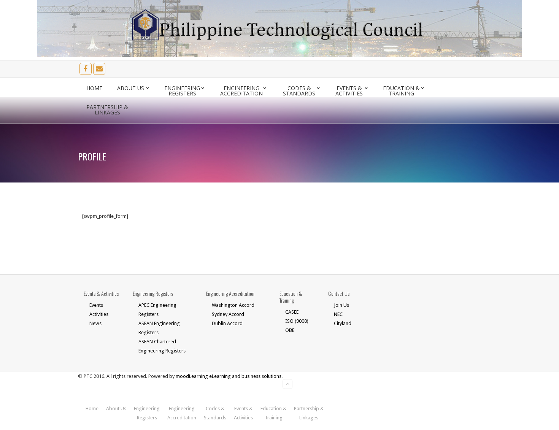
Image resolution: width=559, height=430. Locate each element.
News (95, 323)
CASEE (292, 312)
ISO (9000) (296, 321)
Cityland (342, 323)
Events (96, 305)
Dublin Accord (227, 323)
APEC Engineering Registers (157, 309)
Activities (98, 314)
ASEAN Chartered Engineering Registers (162, 346)
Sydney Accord (228, 314)
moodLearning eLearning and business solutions (228, 376)
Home (94, 88)
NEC (338, 314)
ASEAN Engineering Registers (159, 328)
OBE (289, 330)
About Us (130, 88)
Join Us (341, 305)
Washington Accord (233, 305)
